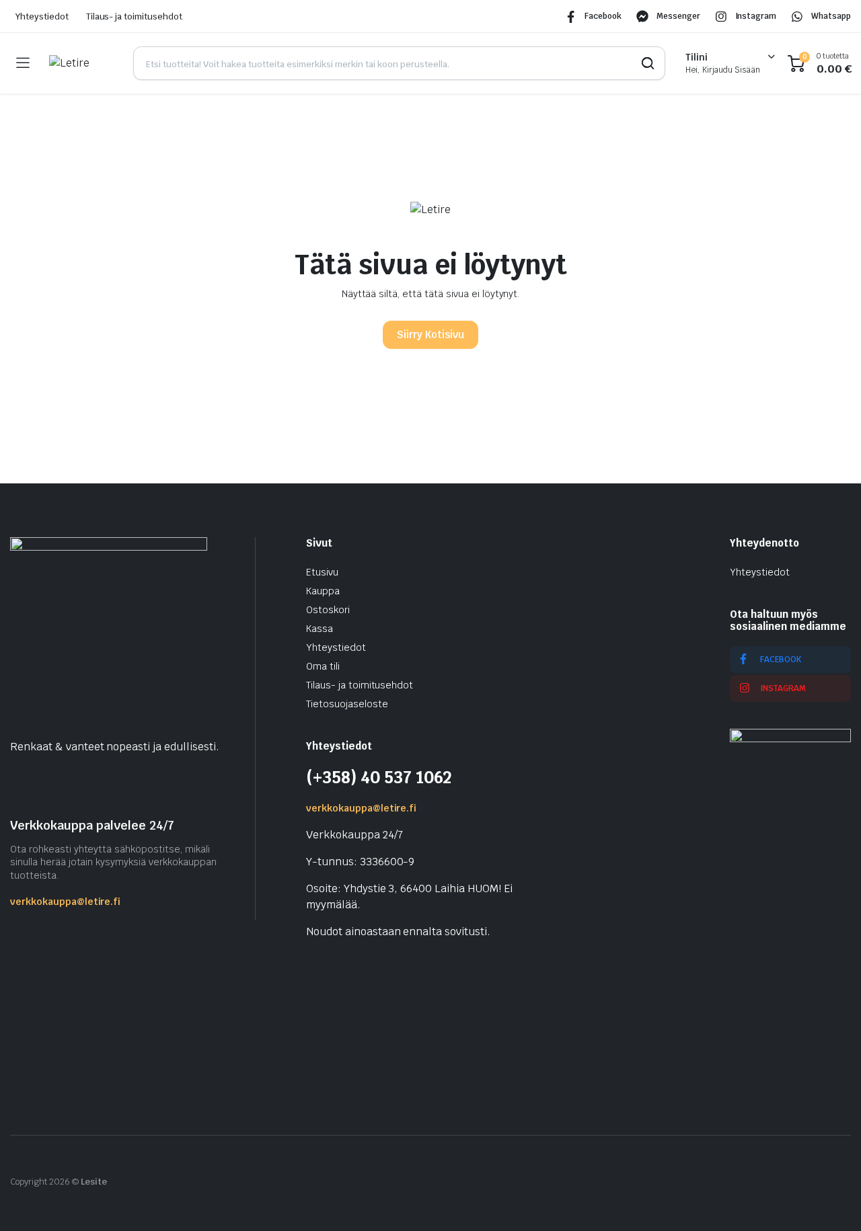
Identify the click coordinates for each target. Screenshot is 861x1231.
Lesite (94, 1181)
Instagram (756, 16)
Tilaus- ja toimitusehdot (134, 16)
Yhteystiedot (42, 16)
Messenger (678, 16)
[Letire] (81, 63)
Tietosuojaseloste (347, 704)
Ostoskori (328, 610)
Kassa (319, 629)
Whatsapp (831, 16)
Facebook (603, 16)
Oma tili (323, 666)
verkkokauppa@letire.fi (65, 902)
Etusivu (322, 572)
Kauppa (323, 591)
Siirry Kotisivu (430, 334)
